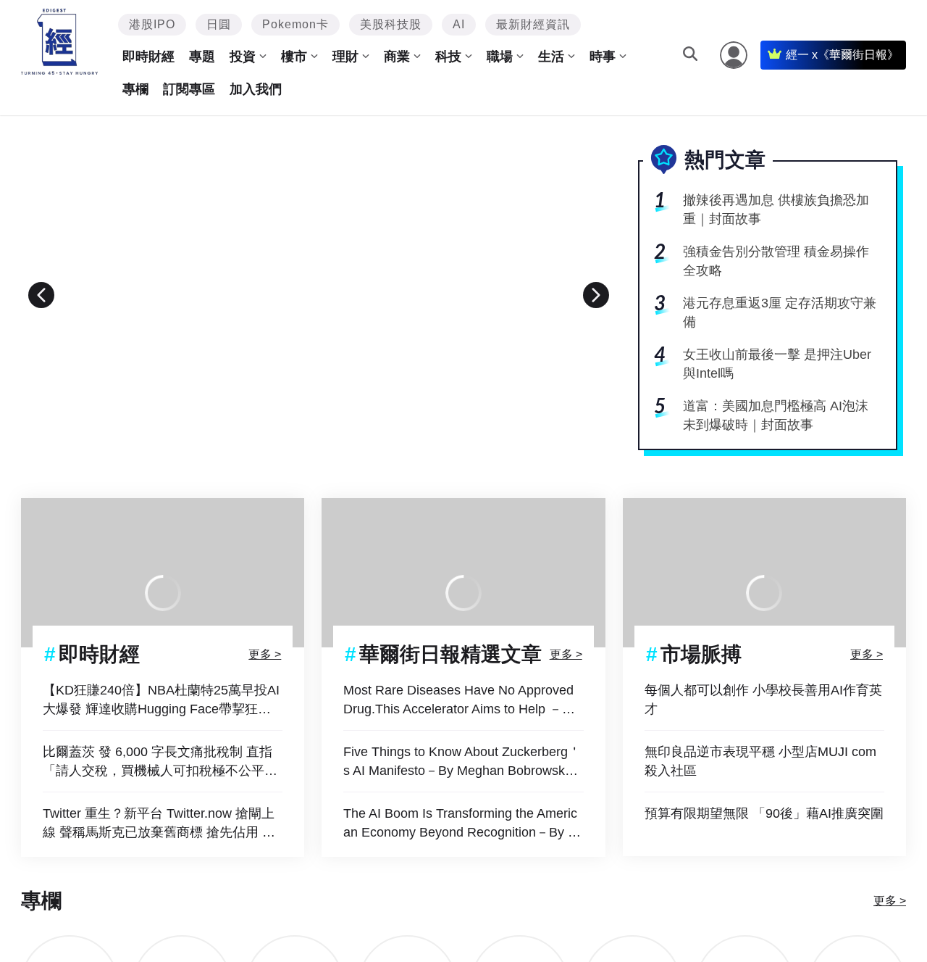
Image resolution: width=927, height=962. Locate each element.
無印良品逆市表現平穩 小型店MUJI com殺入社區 (760, 761)
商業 (397, 56)
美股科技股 (390, 24)
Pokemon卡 (295, 24)
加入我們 (256, 89)
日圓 (218, 24)
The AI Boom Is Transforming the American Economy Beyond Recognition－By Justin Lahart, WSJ (462, 824)
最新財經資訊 (533, 24)
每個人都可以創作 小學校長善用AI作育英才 (763, 699)
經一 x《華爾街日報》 (842, 55)
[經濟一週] (59, 42)
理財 (345, 56)
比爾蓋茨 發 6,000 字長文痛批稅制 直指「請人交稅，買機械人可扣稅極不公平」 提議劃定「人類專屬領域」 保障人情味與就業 (162, 762)
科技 (448, 56)
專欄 (135, 89)
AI (459, 24)
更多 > (264, 654)
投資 (243, 56)
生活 (551, 56)
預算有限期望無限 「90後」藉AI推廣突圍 (764, 813)
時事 (603, 56)
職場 (500, 56)
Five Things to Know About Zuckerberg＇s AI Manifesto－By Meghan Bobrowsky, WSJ (462, 762)
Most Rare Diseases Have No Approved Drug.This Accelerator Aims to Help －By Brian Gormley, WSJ (460, 700)
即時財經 (148, 56)
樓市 (294, 56)
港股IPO (152, 24)
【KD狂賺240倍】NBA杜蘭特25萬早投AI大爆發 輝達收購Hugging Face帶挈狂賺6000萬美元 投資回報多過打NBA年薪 (161, 700)
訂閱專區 (189, 89)
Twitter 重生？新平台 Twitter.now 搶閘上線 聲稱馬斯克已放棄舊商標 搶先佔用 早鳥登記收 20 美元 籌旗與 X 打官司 (159, 824)
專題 (202, 56)
